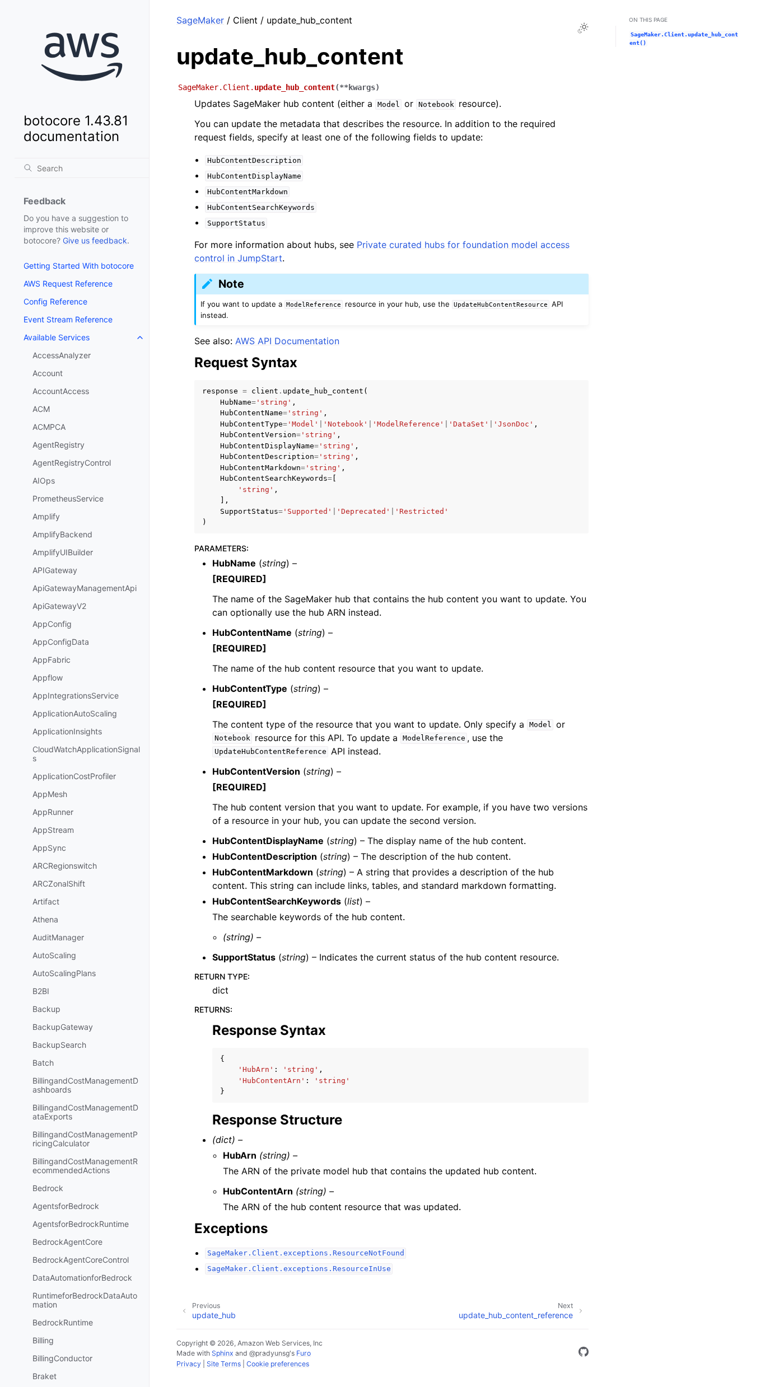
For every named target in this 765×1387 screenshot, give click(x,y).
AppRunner (52, 812)
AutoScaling (54, 955)
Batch (43, 1062)
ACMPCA (49, 427)
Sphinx (223, 1353)
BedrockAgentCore (67, 1242)
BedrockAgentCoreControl (80, 1259)
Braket (44, 1376)
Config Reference (55, 301)
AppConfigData (60, 641)
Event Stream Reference (68, 319)
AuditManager (58, 937)
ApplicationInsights (67, 731)
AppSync (49, 847)
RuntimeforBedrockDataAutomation (84, 1300)
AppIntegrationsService (75, 695)
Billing (43, 1340)
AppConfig (52, 624)
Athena (45, 919)
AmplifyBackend (62, 534)
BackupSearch (59, 1044)
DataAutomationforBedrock (82, 1277)
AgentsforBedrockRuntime (80, 1224)
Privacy (188, 1364)
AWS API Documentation (287, 340)
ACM (41, 409)
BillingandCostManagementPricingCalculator (85, 1139)
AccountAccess (60, 391)
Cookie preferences (277, 1364)
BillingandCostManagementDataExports (85, 1112)
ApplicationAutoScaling (74, 713)
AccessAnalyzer (61, 355)
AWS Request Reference (68, 283)
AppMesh (49, 794)
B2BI (40, 991)
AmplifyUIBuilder (62, 552)
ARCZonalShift (58, 883)
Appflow (47, 677)
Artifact (45, 901)
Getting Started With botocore (79, 265)
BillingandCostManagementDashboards (85, 1085)
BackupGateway (62, 1027)
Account (47, 373)
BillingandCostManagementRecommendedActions (85, 1165)
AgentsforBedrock (65, 1206)
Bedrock (47, 1188)
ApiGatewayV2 (59, 606)
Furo (303, 1353)
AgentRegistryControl (71, 462)
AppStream (53, 830)
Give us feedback (95, 240)
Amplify (46, 516)
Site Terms (224, 1364)
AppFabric (51, 659)
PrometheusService (68, 498)
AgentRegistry (58, 444)
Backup (46, 1009)
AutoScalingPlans (64, 973)
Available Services (57, 337)
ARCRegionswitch (64, 865)
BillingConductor (62, 1358)
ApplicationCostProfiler (74, 776)
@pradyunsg (269, 1353)
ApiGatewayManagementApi (84, 588)
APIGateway (54, 570)
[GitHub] (584, 1353)
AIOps (43, 480)
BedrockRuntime (62, 1322)
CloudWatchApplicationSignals (86, 753)
